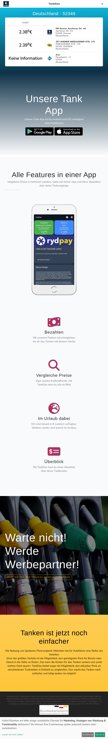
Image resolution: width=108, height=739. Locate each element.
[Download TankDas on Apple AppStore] (68, 131)
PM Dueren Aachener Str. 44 (71, 28)
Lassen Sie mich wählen (12, 734)
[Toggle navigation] (102, 4)
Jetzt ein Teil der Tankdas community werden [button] (38, 577)
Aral (58, 55)
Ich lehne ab (87, 734)
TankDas (53, 3)
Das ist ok (99, 734)
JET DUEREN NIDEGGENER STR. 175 (75, 41)
